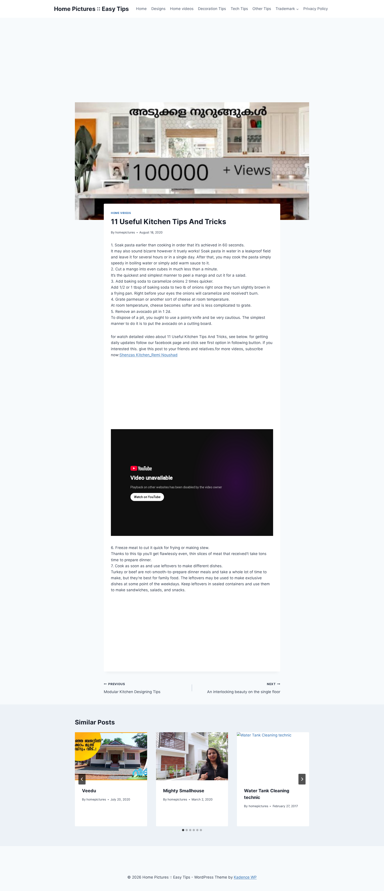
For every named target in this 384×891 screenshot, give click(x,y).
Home (141, 8)
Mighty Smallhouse (183, 790)
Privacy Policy (315, 8)
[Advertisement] (192, 51)
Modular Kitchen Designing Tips (132, 688)
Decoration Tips (212, 8)
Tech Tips (239, 8)
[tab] (183, 830)
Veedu (89, 790)
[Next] (302, 779)
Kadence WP (245, 877)
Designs (158, 8)
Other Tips (261, 8)
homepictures (125, 232)
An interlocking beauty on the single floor (243, 688)
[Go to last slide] (82, 779)
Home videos (182, 8)
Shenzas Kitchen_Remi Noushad (149, 355)
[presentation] (111, 756)
